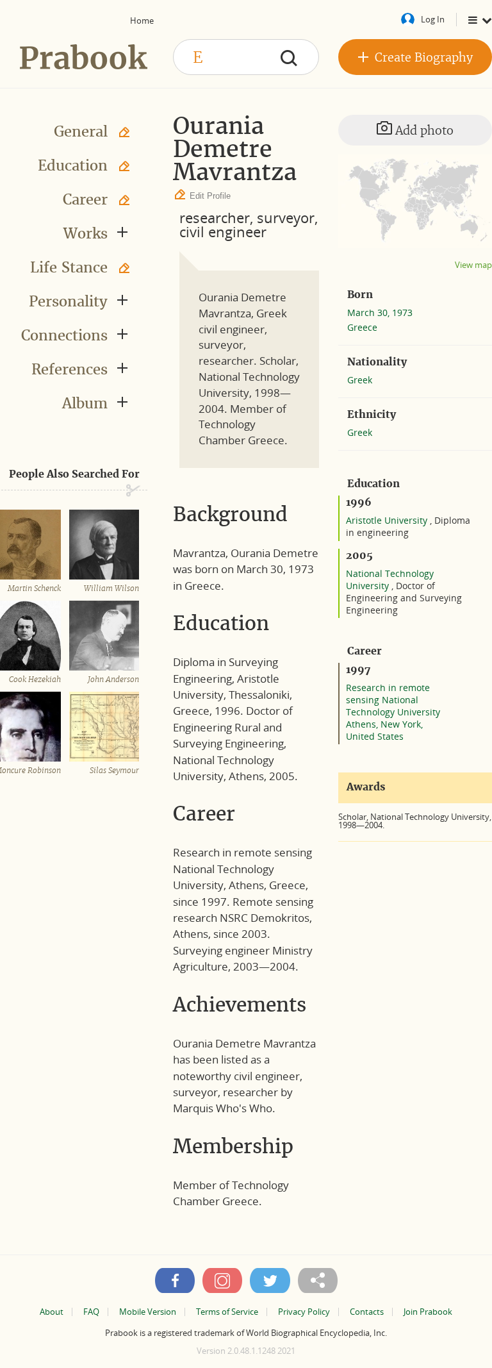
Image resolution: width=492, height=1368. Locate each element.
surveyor (286, 217)
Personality (68, 301)
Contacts (367, 1312)
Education (73, 165)
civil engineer (222, 231)
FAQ (91, 1312)
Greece (362, 327)
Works (85, 233)
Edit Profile (210, 196)
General (81, 131)
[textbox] (246, 57)
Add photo (423, 130)
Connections (64, 335)
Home (142, 20)
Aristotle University (388, 520)
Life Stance (69, 267)
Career (85, 199)
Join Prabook (428, 1312)
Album (85, 403)
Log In (433, 19)
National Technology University (390, 579)
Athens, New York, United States (384, 730)
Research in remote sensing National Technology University (393, 699)
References (69, 369)
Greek (359, 380)
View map (473, 265)
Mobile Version (147, 1312)
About (51, 1312)
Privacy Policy (304, 1312)
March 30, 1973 (380, 312)
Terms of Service (227, 1312)
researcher (214, 217)
